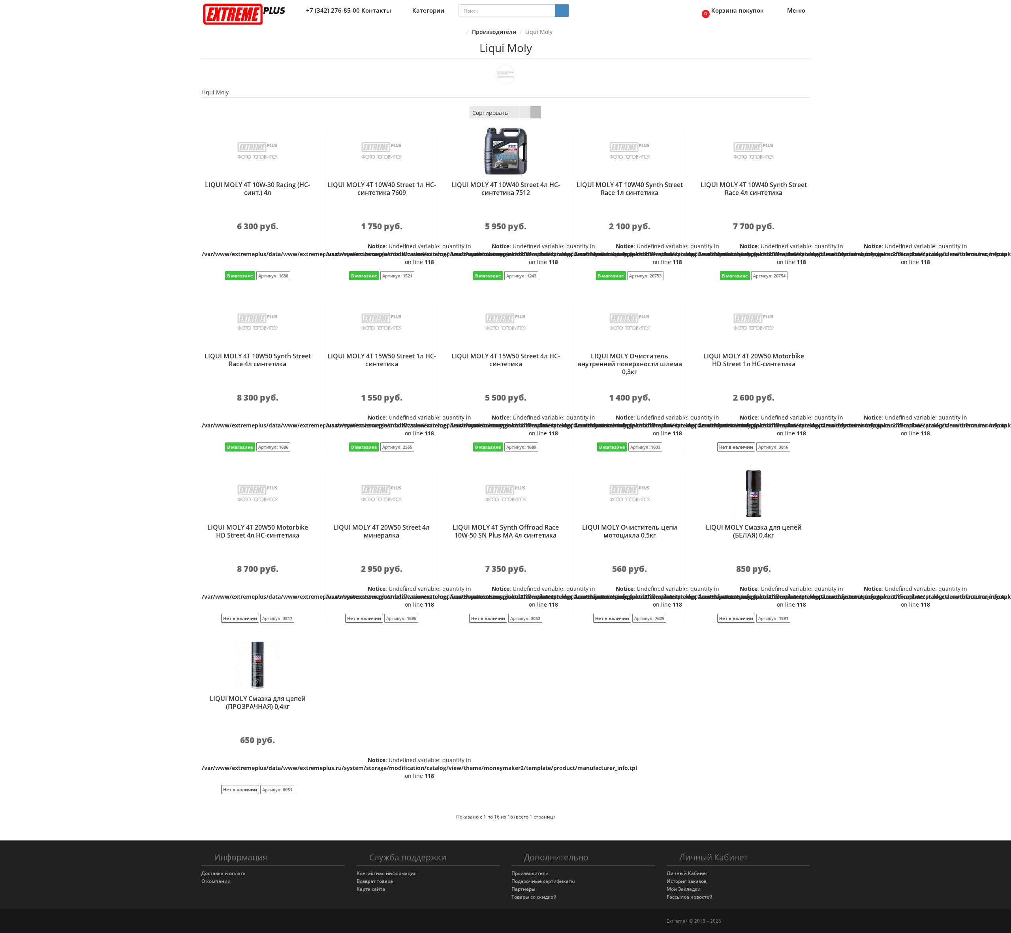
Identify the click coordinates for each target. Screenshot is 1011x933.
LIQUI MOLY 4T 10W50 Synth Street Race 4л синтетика (258, 360)
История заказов (687, 881)
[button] (730, 11)
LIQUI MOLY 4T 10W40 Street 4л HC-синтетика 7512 (505, 188)
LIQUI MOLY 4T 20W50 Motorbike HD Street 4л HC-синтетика (257, 531)
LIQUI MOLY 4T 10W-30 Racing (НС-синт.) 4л (257, 188)
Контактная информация (387, 873)
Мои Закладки (684, 889)
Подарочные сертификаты (543, 881)
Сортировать (490, 112)
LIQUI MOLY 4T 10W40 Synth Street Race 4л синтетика (754, 188)
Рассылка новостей (689, 897)
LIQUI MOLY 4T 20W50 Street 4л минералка (381, 531)
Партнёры (523, 889)
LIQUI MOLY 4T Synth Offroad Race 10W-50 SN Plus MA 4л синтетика (506, 531)
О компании (216, 881)
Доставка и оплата (223, 873)
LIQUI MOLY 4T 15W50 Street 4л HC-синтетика (505, 360)
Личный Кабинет (687, 873)
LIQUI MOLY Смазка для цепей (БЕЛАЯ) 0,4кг (754, 531)
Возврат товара (375, 881)
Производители (494, 32)
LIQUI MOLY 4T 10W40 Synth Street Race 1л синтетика (630, 188)
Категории (428, 10)
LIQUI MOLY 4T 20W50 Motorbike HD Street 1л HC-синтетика (753, 360)
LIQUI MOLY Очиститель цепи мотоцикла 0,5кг (629, 531)
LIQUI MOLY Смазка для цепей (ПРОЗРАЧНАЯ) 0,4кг (258, 702)
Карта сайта (371, 889)
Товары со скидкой (533, 897)
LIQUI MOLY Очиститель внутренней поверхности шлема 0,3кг (629, 364)
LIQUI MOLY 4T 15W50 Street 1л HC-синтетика (381, 360)
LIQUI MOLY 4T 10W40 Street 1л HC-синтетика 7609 (381, 188)
